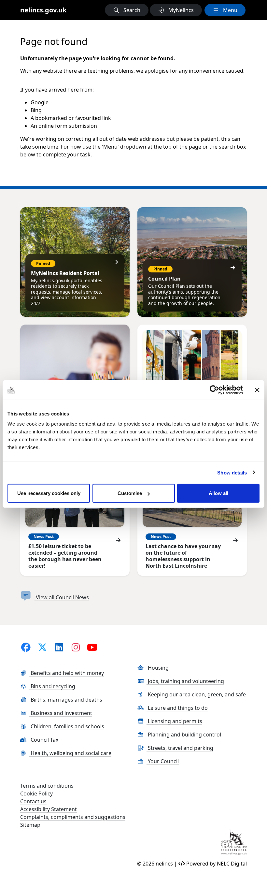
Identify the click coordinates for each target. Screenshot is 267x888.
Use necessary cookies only (48, 493)
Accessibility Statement (48, 809)
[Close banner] (257, 389)
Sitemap (30, 824)
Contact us (33, 801)
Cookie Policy (36, 793)
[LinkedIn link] (59, 647)
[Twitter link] (43, 647)
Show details (232, 472)
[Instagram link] (75, 647)
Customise (130, 493)
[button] (126, 10)
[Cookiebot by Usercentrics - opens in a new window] (214, 390)
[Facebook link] (26, 647)
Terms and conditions (47, 785)
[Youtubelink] (92, 647)
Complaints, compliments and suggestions (72, 817)
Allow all (218, 493)
